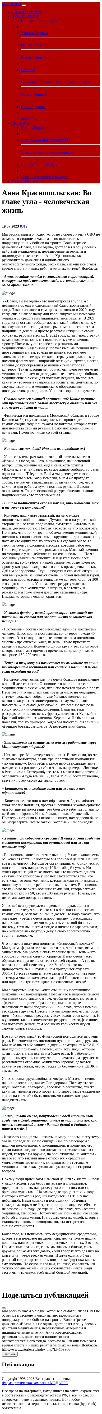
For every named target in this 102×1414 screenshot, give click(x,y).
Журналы (28, 119)
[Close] (4, 1308)
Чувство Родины (34, 33)
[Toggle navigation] (24, 5)
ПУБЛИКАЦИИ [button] (24, 16)
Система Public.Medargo (40, 165)
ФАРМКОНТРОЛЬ (27, 181)
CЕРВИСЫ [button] (20, 123)
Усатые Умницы (34, 94)
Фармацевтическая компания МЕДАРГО (35, 1383)
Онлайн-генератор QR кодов (44, 177)
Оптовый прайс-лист (38, 128)
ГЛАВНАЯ (26, 12)
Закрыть (10, 1354)
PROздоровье (32, 45)
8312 (24, 226)
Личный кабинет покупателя (44, 140)
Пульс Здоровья (33, 107)
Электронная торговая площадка (47, 152)
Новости (28, 70)
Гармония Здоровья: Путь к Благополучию (55, 82)
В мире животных (35, 57)
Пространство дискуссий (41, 20)
